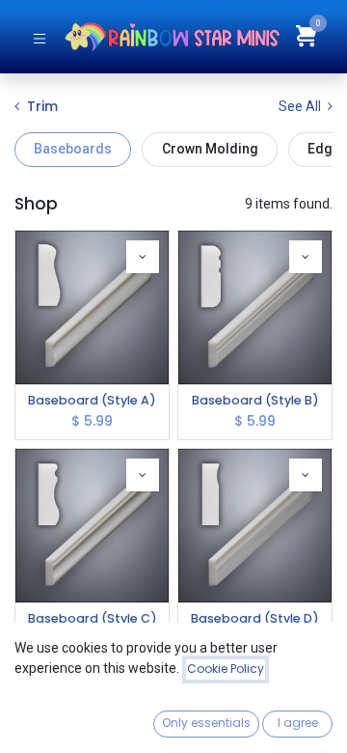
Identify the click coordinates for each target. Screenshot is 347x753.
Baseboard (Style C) (92, 618)
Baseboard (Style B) (255, 400)
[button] (142, 256)
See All (301, 106)
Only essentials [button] (206, 722)
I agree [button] (298, 722)
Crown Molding (210, 148)
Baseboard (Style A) (92, 400)
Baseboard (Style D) (255, 618)
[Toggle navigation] (39, 37)
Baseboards (73, 148)
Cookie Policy (225, 668)
